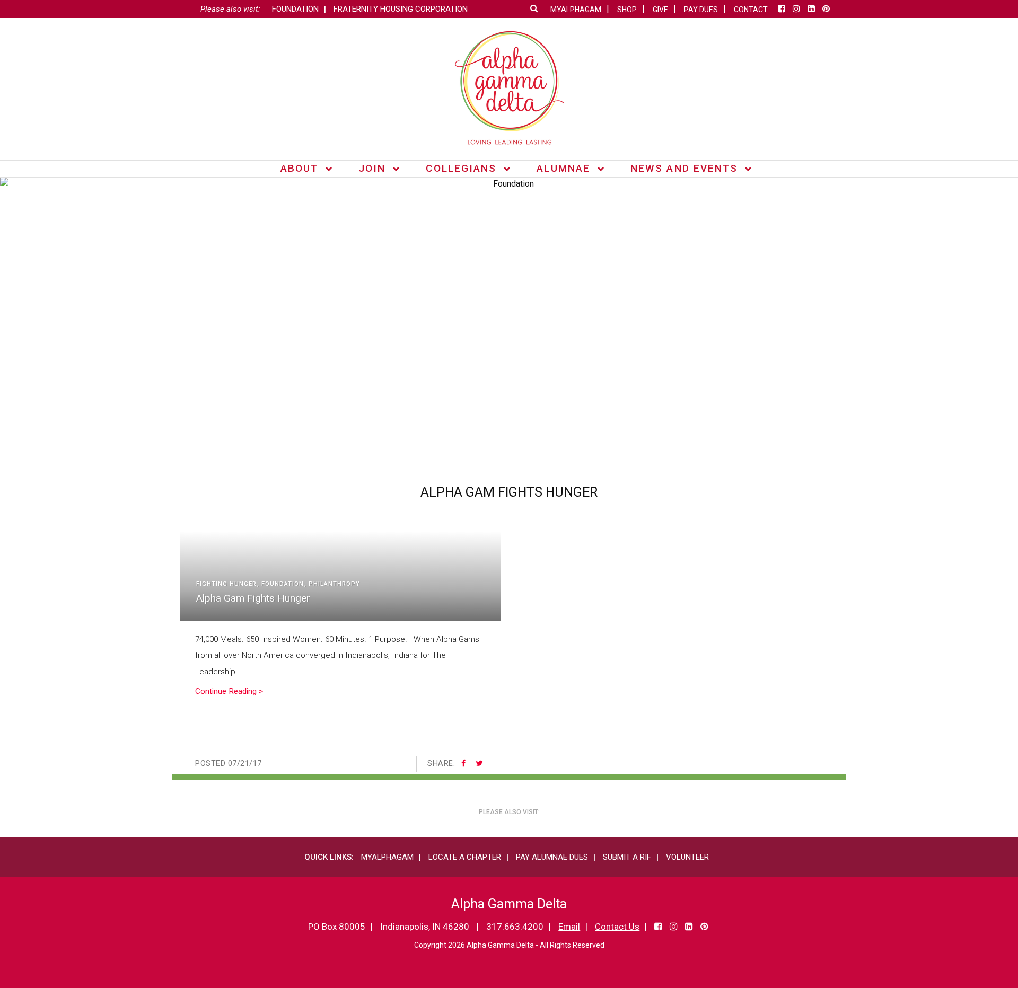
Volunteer (687, 857)
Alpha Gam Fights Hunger (253, 598)
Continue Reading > (229, 691)
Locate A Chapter (464, 857)
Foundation (295, 9)
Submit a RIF (627, 857)
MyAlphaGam (387, 857)
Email (569, 926)
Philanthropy (334, 583)
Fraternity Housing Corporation (401, 9)
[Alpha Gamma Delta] (509, 87)
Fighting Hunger (226, 583)
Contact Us (617, 926)
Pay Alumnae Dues (552, 857)
